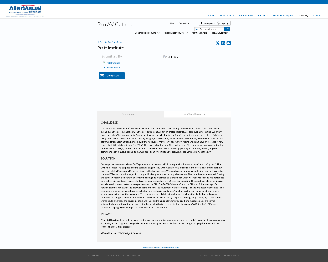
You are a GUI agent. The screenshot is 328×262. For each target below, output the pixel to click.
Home (211, 15)
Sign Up (225, 23)
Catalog (303, 15)
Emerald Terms (148, 247)
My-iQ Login (209, 23)
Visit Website (113, 67)
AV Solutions (246, 15)
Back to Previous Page (110, 42)
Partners (263, 15)
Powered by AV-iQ (172, 247)
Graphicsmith (231, 255)
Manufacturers (199, 32)
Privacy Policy (160, 247)
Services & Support (283, 15)
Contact (317, 15)
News (172, 23)
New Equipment (220, 32)
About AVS (225, 15)
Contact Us (184, 23)
